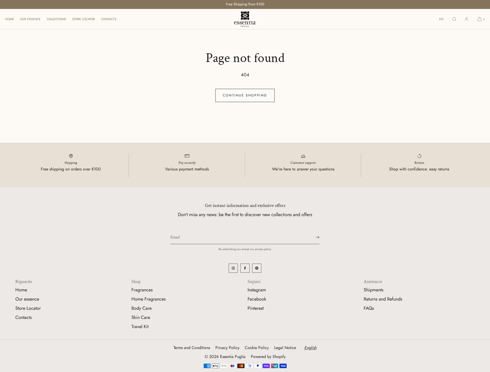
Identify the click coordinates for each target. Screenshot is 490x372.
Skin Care (140, 317)
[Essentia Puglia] (245, 19)
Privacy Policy (227, 348)
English (310, 348)
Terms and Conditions (192, 348)
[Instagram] (233, 268)
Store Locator (83, 19)
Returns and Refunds (383, 299)
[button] (454, 19)
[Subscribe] (313, 237)
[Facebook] (245, 268)
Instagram (257, 290)
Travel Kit (140, 326)
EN (441, 19)
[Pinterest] (256, 268)
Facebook (257, 299)
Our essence (30, 19)
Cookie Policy (257, 348)
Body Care (141, 308)
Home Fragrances (148, 299)
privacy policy (263, 249)
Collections (56, 19)
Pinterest (256, 308)
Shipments (373, 290)
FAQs (369, 308)
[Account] (466, 19)
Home (9, 19)
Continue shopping (245, 95)
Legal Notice (285, 348)
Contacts (108, 19)
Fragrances (142, 290)
